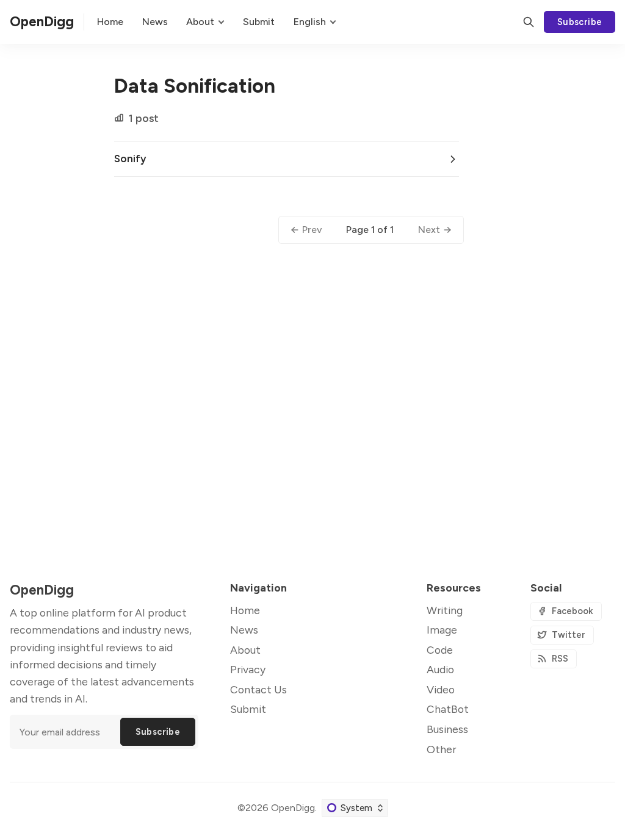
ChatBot (448, 709)
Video (441, 689)
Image (442, 629)
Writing (445, 610)
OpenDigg (293, 807)
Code (440, 649)
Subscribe (579, 21)
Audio (440, 669)
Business (447, 729)
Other (441, 749)
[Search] (529, 22)
